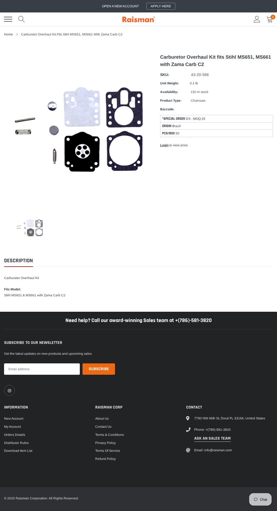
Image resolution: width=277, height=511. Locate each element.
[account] (257, 19)
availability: (169, 92)
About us (102, 418)
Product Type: (171, 100)
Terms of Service (107, 451)
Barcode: (167, 109)
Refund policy (105, 459)
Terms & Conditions (109, 435)
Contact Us (103, 427)
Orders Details (14, 435)
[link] (9, 390)
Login (164, 145)
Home (8, 34)
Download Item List (18, 451)
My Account (12, 427)
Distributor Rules (16, 443)
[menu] (8, 19)
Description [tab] (18, 260)
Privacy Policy (105, 443)
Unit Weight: (169, 83)
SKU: (164, 74)
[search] (21, 19)
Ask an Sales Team (212, 438)
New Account (13, 418)
